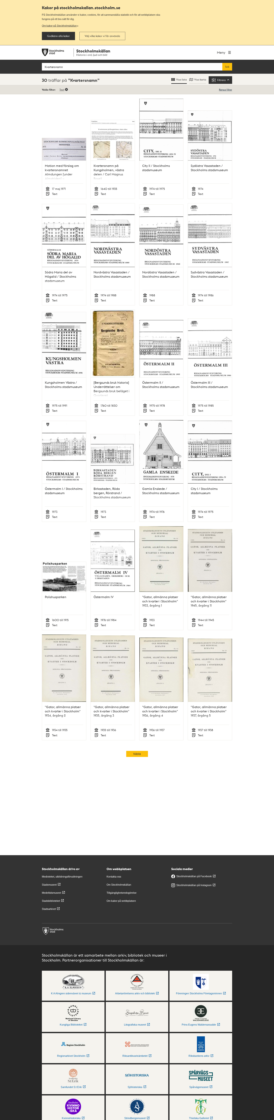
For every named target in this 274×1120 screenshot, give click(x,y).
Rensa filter (225, 89)
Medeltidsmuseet (51, 892)
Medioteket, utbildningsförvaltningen (62, 876)
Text (61, 89)
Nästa (137, 753)
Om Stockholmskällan (119, 884)
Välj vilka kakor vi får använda (102, 36)
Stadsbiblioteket (51, 901)
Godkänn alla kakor (58, 36)
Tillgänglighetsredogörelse (122, 892)
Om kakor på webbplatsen (121, 901)
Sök (227, 66)
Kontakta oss (114, 876)
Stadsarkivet (49, 909)
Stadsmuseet (49, 884)
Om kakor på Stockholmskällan (59, 25)
